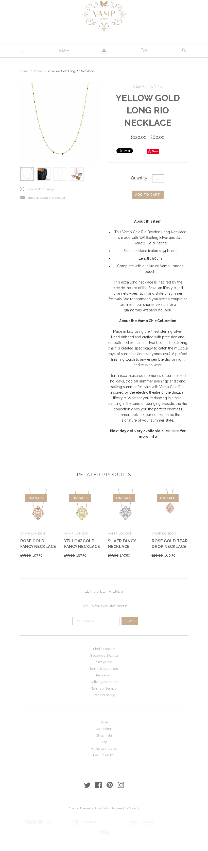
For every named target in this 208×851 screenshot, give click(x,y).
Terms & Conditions (104, 669)
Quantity (139, 178)
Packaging (104, 675)
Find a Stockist (104, 649)
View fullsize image (37, 189)
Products (40, 71)
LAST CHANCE (104, 755)
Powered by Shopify (125, 808)
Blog (104, 742)
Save (155, 151)
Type (104, 722)
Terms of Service (104, 688)
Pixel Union (102, 808)
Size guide (104, 662)
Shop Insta (104, 735)
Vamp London (32, 533)
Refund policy (104, 695)
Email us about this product (42, 198)
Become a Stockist (104, 655)
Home (24, 71)
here (174, 431)
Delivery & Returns (104, 682)
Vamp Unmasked (104, 748)
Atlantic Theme (79, 808)
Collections (104, 729)
